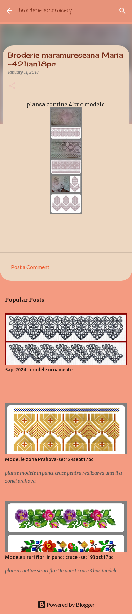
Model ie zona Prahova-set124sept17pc (49, 459)
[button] (12, 86)
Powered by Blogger (70, 604)
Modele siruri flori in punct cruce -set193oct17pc (59, 557)
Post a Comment (30, 267)
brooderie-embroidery (45, 11)
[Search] (122, 11)
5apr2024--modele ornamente (39, 369)
